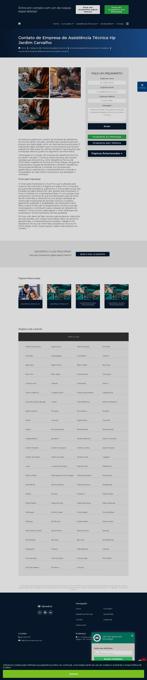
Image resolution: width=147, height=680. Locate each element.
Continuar (73, 674)
